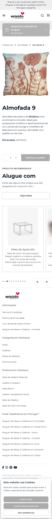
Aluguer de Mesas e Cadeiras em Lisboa (21, 455)
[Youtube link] (15, 467)
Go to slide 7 (16, 281)
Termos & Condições (12, 312)
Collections (7, 45)
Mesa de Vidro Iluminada (14, 406)
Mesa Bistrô (8, 388)
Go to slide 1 (3, 281)
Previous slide (37, 281)
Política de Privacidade (13, 318)
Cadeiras (6, 350)
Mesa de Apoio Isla (23, 249)
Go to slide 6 (14, 281)
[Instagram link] (6, 467)
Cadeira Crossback (11, 383)
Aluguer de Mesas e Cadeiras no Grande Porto (24, 427)
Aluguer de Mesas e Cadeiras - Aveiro (20, 432)
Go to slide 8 (18, 281)
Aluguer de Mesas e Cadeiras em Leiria (20, 444)
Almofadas (22, 45)
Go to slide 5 (12, 281)
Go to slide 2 (5, 281)
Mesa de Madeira (10, 400)
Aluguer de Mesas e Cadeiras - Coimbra (21, 329)
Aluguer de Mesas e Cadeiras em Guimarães (23, 421)
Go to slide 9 (20, 281)
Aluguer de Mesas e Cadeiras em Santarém (23, 449)
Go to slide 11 (25, 281)
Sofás (4, 344)
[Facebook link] (3, 467)
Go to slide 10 (23, 281)
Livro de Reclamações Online (16, 323)
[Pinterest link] (10, 467)
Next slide (46, 281)
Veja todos (26, 195)
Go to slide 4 (9, 281)
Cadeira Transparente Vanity (15, 394)
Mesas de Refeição (11, 356)
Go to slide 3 (7, 281)
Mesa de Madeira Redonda (14, 377)
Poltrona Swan (9, 362)
